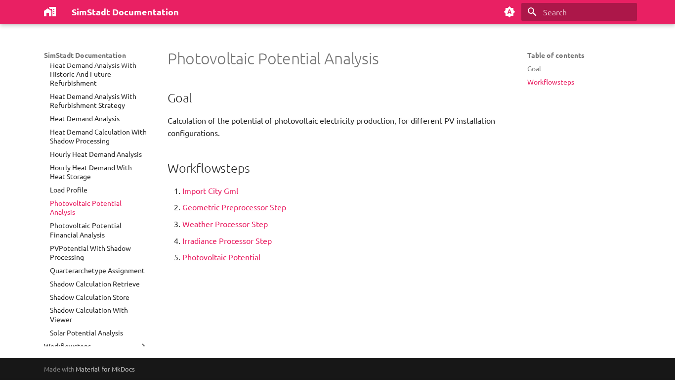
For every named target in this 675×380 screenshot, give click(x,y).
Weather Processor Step (225, 224)
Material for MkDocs (105, 369)
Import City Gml (210, 190)
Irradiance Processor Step (227, 240)
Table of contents (556, 54)
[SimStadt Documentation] (50, 12)
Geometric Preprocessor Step (234, 207)
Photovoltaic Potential (221, 257)
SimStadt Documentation (85, 54)
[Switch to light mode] (509, 12)
